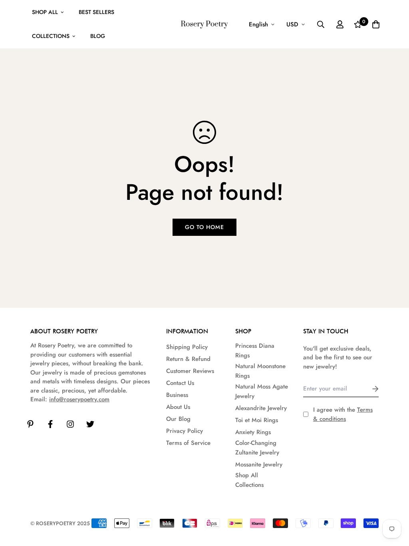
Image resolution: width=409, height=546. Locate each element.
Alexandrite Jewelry (261, 408)
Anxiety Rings (253, 432)
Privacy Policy (184, 430)
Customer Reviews (190, 371)
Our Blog (178, 418)
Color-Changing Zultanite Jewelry (257, 447)
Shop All (45, 12)
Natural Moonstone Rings (260, 371)
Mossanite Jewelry (258, 464)
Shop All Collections (249, 480)
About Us (178, 407)
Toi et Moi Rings (256, 420)
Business (177, 395)
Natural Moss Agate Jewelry (261, 391)
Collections (50, 36)
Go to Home (204, 227)
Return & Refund (188, 359)
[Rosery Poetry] (204, 24)
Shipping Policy (187, 347)
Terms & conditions (343, 414)
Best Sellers (96, 12)
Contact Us (180, 383)
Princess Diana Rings (254, 350)
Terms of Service (188, 442)
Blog (97, 36)
